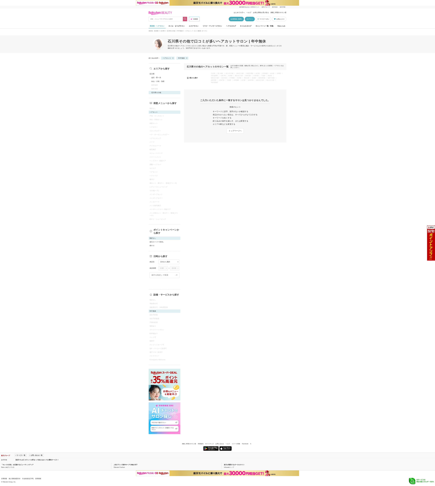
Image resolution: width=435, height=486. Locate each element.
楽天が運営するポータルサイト (234, 465)
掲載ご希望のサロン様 (278, 12)
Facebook (245, 444)
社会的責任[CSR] (28, 478)
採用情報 (38, 478)
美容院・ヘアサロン (157, 26)
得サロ (152, 246)
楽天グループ (266, 7)
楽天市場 (282, 7)
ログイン (250, 19)
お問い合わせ (219, 444)
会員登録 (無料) (236, 19)
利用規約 (200, 444)
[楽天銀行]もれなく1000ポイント (249, 7)
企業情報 (4, 478)
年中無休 (180, 31)
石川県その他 (171, 31)
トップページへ (235, 131)
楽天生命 (275, 7)
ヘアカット (188, 31)
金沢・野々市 (156, 77)
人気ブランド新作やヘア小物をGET (125, 465)
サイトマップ (209, 444)
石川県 (163, 31)
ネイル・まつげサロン (176, 26)
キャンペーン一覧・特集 (265, 26)
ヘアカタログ (231, 26)
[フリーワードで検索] (185, 19)
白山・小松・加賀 (157, 81)
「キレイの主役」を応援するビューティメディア (17, 465)
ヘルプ (248, 12)
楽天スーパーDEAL (157, 242)
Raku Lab (281, 26)
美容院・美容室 (153, 31)
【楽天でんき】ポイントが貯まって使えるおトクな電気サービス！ (37, 460)
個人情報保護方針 (15, 478)
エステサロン (194, 26)
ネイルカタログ (245, 26)
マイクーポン (264, 19)
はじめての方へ (239, 12)
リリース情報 (236, 444)
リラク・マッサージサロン (212, 26)
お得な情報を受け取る (261, 12)
